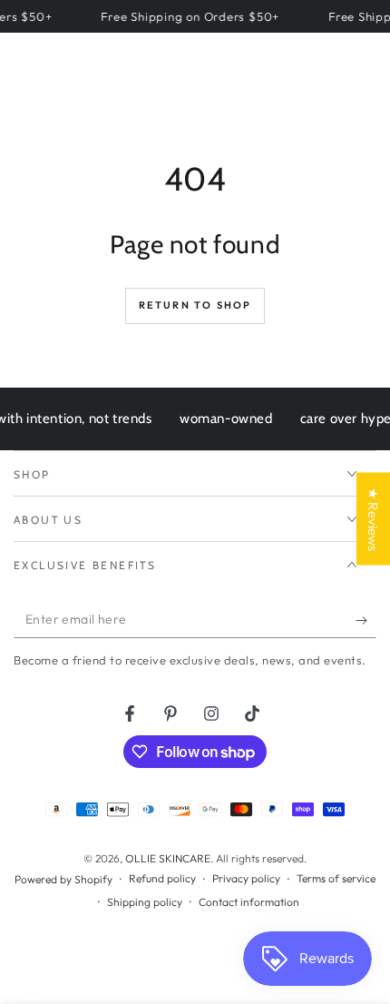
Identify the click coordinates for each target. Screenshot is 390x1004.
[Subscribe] (366, 620)
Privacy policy (246, 878)
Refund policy (162, 878)
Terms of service (336, 878)
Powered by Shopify (63, 879)
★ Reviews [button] (373, 519)
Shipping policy (144, 902)
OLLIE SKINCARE (167, 858)
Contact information (249, 902)
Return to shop (195, 305)
